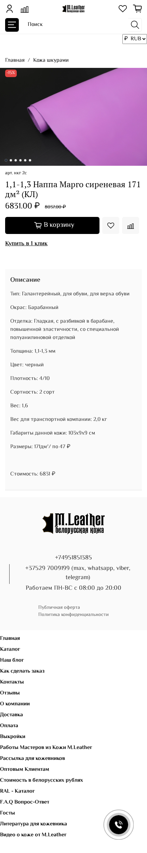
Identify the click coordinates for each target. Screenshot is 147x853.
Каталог (10, 649)
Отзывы (10, 693)
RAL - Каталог (17, 791)
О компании (15, 704)
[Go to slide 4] (20, 160)
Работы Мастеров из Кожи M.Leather (46, 748)
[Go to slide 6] (30, 160)
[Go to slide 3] (16, 160)
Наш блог (12, 660)
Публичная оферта (59, 608)
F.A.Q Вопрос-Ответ (24, 802)
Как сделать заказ (22, 671)
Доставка (11, 715)
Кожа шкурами (51, 60)
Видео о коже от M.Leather (33, 835)
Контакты (12, 682)
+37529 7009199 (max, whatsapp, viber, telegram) (77, 573)
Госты (7, 813)
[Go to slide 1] (6, 160)
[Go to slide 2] (11, 160)
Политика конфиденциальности (73, 615)
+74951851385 (73, 558)
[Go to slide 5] (25, 160)
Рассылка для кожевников (32, 758)
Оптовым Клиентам (24, 769)
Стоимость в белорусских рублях (41, 780)
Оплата (9, 726)
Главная (15, 60)
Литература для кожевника (33, 824)
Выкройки (12, 737)
